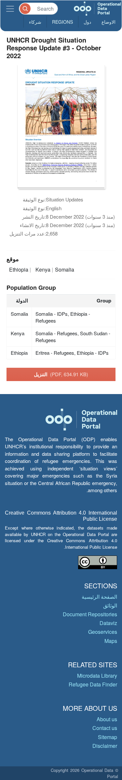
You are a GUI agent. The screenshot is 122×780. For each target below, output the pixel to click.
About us (107, 719)
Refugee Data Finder (93, 684)
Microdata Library (97, 675)
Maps (110, 641)
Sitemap (107, 737)
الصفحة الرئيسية (99, 596)
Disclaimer (104, 745)
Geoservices (102, 631)
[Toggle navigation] (10, 8)
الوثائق (110, 605)
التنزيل (61, 374)
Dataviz (108, 623)
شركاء (35, 22)
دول (87, 22)
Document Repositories (90, 614)
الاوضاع (108, 22)
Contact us (104, 728)
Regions (62, 22)
